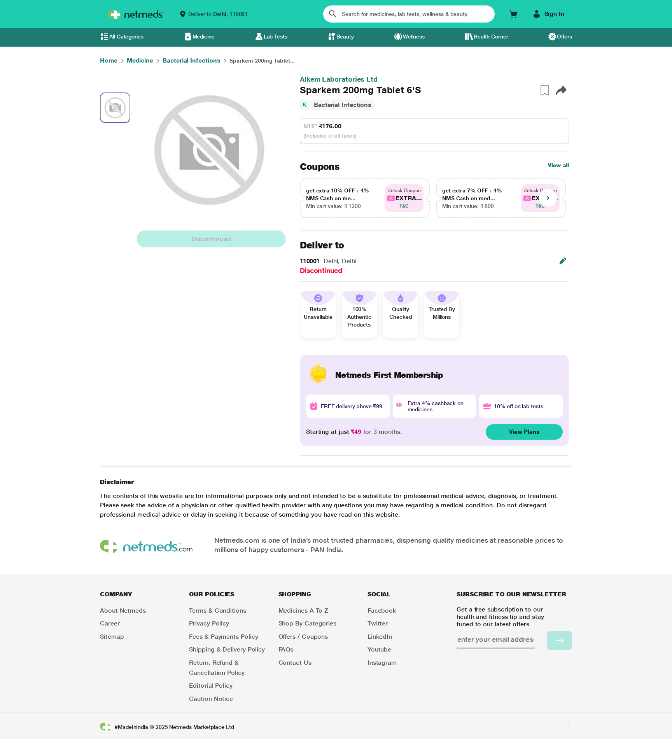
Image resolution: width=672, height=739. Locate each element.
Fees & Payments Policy (223, 636)
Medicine (203, 36)
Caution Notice (211, 698)
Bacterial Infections (342, 104)
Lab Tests (275, 36)
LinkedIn (380, 636)
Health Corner (491, 36)
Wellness (414, 36)
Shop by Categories (307, 623)
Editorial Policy (211, 685)
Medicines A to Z (303, 610)
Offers (564, 36)
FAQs (286, 649)
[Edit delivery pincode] (562, 261)
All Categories (126, 36)
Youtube (379, 649)
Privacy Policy (209, 623)
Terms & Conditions (217, 610)
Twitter (378, 623)
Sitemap (112, 636)
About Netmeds (123, 610)
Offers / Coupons (303, 636)
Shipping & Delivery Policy (227, 649)
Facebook (382, 610)
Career (110, 623)
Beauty (345, 36)
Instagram (382, 662)
